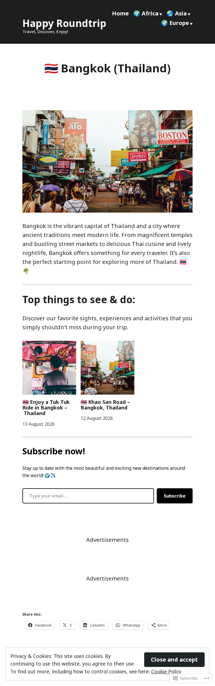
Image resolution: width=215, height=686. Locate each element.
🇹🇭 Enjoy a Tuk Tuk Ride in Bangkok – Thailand (46, 408)
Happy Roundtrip (64, 23)
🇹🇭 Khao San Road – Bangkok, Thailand (105, 405)
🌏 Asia (177, 13)
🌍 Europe (175, 23)
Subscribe (175, 496)
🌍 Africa (145, 13)
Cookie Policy (166, 671)
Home (120, 13)
